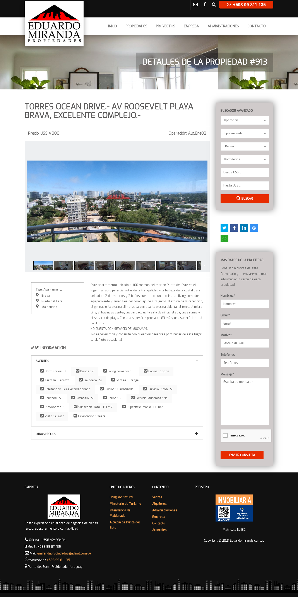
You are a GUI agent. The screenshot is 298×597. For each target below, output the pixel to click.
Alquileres (159, 504)
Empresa (191, 26)
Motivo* (226, 335)
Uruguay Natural (121, 497)
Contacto (257, 26)
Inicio (112, 26)
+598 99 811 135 (58, 560)
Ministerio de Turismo (125, 504)
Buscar (247, 199)
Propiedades (136, 26)
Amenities (42, 361)
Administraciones (223, 26)
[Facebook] (205, 5)
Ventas (157, 497)
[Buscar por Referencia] (214, 5)
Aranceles (159, 530)
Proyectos (165, 26)
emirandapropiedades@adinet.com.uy (64, 553)
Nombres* (228, 296)
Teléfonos (228, 355)
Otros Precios (46, 434)
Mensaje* (227, 374)
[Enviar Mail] (195, 5)
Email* (225, 315)
